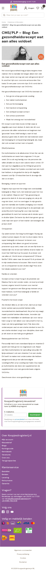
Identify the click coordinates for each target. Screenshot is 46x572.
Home (4, 22)
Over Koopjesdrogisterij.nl (16, 435)
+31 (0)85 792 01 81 (9, 501)
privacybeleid (19, 419)
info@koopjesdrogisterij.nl (18, 498)
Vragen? (6, 490)
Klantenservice (10, 467)
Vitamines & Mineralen (15, 22)
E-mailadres (9, 412)
